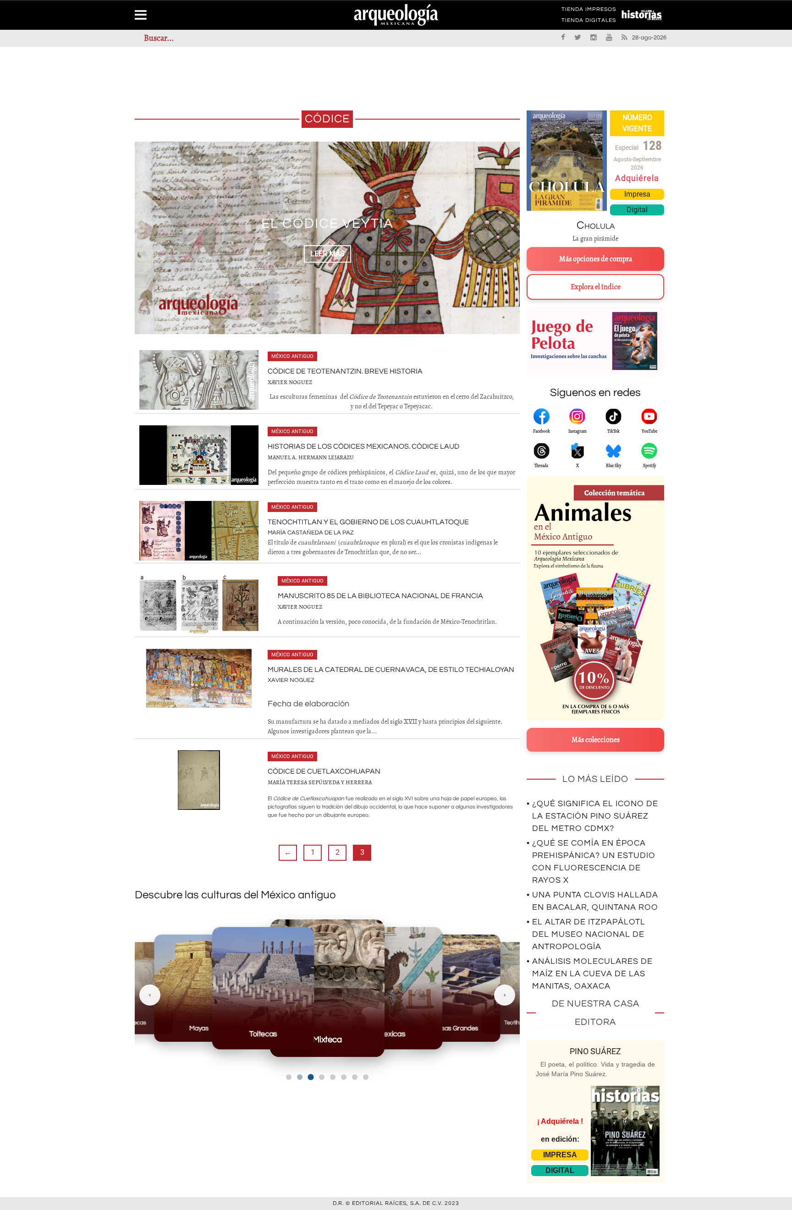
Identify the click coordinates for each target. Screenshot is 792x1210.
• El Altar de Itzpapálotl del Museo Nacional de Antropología (586, 934)
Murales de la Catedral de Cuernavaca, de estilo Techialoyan (391, 669)
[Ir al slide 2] (299, 1077)
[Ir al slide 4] (321, 1077)
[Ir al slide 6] (343, 1077)
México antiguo (292, 356)
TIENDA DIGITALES (588, 22)
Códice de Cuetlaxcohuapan (324, 771)
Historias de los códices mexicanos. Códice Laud (363, 446)
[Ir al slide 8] (365, 1077)
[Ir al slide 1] (289, 1077)
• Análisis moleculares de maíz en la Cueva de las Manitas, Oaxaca (590, 973)
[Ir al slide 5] (333, 1077)
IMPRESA (560, 1155)
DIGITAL (559, 1170)
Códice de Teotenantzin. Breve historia (345, 371)
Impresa (637, 194)
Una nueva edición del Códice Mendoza (327, 223)
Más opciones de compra (595, 259)
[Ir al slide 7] (355, 1077)
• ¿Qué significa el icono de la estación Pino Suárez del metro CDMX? (592, 816)
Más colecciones (596, 740)
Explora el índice (596, 287)
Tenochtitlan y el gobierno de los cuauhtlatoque (368, 522)
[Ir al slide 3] (311, 1077)
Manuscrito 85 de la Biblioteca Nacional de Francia (380, 596)
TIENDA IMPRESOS (588, 11)
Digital (637, 209)
